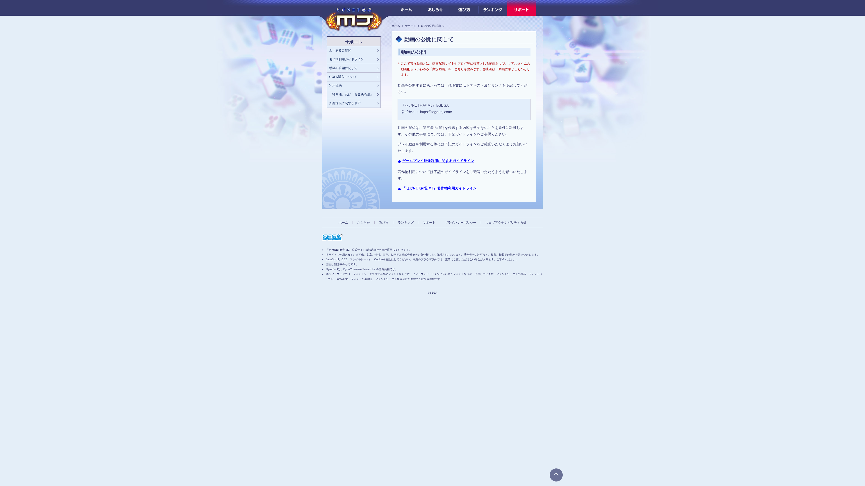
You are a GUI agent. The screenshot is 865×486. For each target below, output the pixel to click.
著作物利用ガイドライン (346, 59)
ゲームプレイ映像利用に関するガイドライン (438, 161)
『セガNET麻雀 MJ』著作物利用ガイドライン (439, 188)
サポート (521, 8)
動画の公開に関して (343, 68)
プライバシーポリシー (460, 222)
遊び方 (464, 8)
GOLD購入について (343, 77)
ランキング (492, 8)
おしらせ (435, 8)
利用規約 (335, 85)
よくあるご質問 (340, 50)
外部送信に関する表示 (345, 103)
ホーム (406, 8)
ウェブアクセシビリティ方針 (505, 222)
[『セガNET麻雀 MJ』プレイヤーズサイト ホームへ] (353, 18)
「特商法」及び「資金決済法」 (351, 94)
